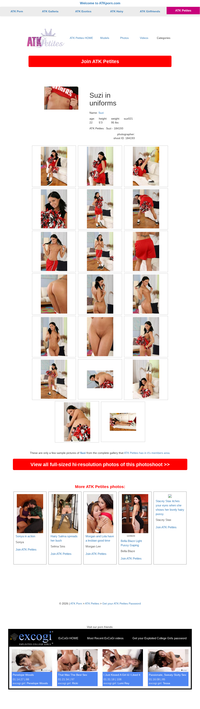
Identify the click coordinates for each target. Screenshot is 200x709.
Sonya (20, 542)
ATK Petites (183, 10)
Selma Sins (58, 546)
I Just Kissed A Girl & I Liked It (122, 674)
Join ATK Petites (100, 61)
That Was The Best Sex (72, 674)
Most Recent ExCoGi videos (105, 638)
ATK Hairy (116, 11)
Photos (124, 37)
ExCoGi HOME (68, 638)
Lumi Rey (123, 683)
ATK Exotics (83, 11)
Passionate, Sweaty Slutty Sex (167, 674)
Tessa (166, 683)
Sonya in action (25, 536)
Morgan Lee (93, 546)
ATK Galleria (50, 11)
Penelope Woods (23, 674)
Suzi (101, 112)
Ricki (75, 683)
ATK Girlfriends (150, 11)
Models (104, 37)
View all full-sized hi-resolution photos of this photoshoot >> (100, 464)
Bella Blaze (128, 551)
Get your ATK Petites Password (121, 603)
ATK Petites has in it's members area (147, 452)
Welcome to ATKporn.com (100, 3)
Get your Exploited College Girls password (159, 638)
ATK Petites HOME (81, 37)
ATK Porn (17, 11)
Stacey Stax (163, 519)
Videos (144, 37)
